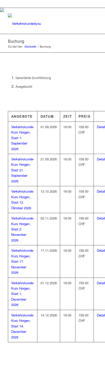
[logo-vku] (43, 23)
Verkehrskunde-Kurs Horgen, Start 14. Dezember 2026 (22, 326)
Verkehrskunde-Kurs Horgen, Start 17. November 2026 (22, 261)
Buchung (16, 41)
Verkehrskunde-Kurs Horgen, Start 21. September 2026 (22, 170)
